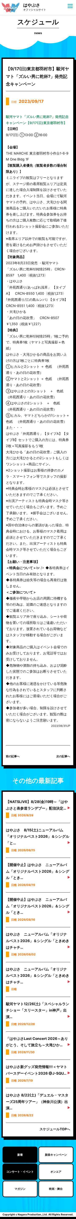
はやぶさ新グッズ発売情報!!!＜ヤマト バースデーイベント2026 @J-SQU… (36, 1070)
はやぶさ (34, 7)
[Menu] (70, 6)
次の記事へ (63, 756)
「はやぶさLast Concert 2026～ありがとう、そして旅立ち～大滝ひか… (37, 1042)
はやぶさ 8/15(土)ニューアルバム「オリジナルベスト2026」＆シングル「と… (37, 836)
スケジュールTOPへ (54, 1129)
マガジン (20, 1188)
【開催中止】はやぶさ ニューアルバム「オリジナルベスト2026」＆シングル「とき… (37, 871)
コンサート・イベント (20, 1171)
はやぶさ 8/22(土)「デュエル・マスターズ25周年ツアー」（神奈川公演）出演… (37, 1101)
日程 (27, 101)
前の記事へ (13, 756)
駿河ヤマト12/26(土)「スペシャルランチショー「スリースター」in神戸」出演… (37, 1010)
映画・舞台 (56, 1188)
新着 (20, 1154)
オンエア (55, 1171)
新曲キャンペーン (56, 1154)
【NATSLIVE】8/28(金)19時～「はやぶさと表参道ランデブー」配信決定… (37, 805)
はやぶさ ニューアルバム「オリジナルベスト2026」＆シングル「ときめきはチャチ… (37, 940)
